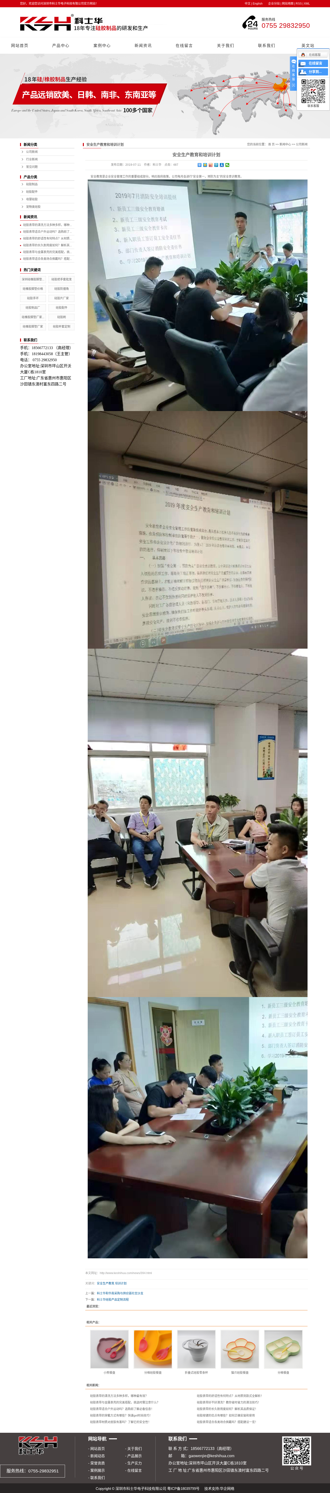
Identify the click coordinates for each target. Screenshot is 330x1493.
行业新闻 (32, 159)
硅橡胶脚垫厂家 (33, 326)
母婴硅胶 (32, 199)
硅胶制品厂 (33, 307)
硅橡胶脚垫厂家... (33, 317)
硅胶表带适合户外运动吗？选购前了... (47, 231)
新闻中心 (285, 144)
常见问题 (32, 167)
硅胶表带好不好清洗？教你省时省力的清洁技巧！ (229, 1402)
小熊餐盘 (109, 1372)
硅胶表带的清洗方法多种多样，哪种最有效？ (119, 1396)
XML (307, 3)
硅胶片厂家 (61, 298)
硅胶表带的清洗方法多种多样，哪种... (47, 225)
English (258, 3)
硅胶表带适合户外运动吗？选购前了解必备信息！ (122, 1409)
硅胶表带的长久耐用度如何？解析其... (47, 245)
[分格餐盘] (283, 1349)
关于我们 (225, 46)
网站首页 (20, 46)
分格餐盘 (283, 1372)
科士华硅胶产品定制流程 (113, 1299)
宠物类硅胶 (33, 207)
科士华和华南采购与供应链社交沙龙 (120, 1293)
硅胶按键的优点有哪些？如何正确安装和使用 (226, 1415)
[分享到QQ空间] (205, 165)
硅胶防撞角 (61, 289)
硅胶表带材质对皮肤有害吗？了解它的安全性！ (120, 1422)
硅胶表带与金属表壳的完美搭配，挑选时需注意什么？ (125, 1402)
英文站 (308, 46)
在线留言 (184, 46)
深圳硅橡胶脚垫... (33, 279)
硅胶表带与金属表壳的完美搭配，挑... (47, 252)
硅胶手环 (33, 298)
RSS (299, 3)
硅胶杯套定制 (61, 326)
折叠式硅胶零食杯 (196, 1372)
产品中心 (61, 46)
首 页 (271, 144)
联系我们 (266, 46)
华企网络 (227, 1488)
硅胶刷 (61, 317)
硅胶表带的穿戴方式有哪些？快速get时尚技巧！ (121, 1415)
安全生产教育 (105, 1283)
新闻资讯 (143, 46)
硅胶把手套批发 (61, 279)
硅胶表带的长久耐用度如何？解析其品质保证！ (227, 1409)
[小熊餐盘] (109, 1349)
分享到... (315, 72)
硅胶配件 (32, 192)
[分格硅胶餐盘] (153, 1349)
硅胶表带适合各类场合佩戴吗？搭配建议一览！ (227, 1422)
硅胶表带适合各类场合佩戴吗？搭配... (47, 259)
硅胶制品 (32, 184)
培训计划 (121, 1283)
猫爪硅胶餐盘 (240, 1372)
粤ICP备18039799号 (183, 1488)
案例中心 (102, 46)
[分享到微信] (227, 165)
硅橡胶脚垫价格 (33, 289)
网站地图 (288, 3)
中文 (248, 3)
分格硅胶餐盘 (153, 1372)
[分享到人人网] (222, 165)
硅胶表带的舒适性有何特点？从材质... (47, 238)
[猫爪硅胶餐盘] (240, 1349)
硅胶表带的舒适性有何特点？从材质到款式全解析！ (230, 1396)
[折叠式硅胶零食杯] (196, 1349)
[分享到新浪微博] (211, 165)
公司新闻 (32, 152)
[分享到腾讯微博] (216, 165)
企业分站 (274, 3)
